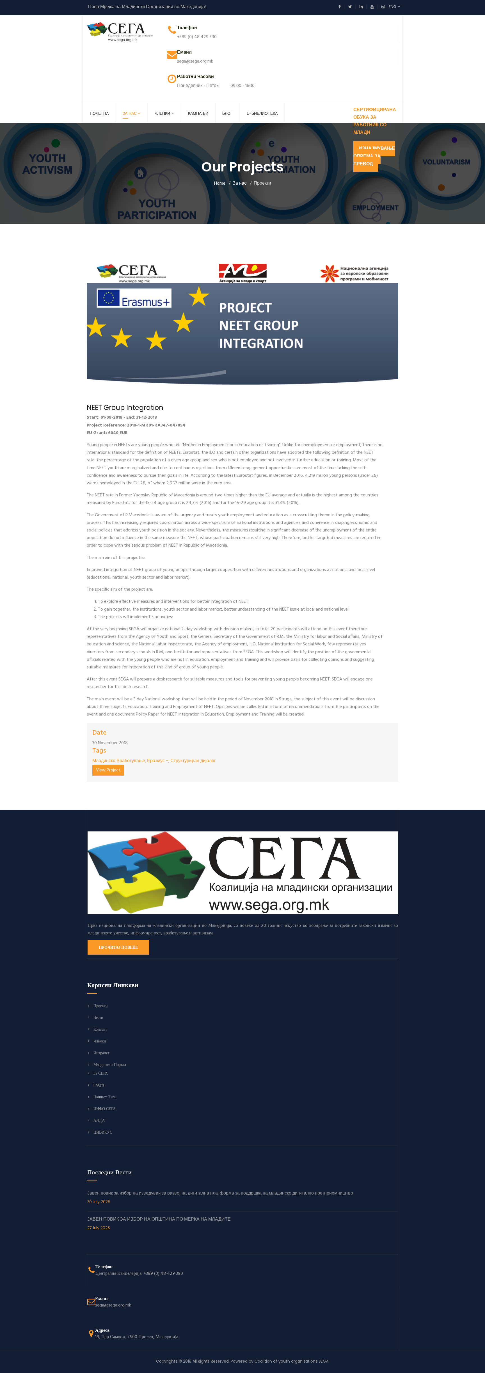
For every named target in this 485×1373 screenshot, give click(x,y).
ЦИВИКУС (102, 1132)
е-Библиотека (262, 113)
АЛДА (99, 1120)
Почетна (99, 113)
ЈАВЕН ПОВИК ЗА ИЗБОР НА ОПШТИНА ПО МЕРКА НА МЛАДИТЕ (159, 1224)
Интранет (101, 1053)
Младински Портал (109, 1064)
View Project (108, 770)
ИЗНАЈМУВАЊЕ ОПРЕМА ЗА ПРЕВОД (374, 156)
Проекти (100, 1005)
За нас (130, 113)
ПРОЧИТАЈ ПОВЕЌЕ (118, 947)
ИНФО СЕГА (104, 1108)
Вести (98, 1017)
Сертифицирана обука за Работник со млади (374, 121)
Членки (162, 113)
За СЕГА (100, 1073)
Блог (227, 113)
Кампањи (198, 113)
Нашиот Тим (104, 1097)
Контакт (100, 1029)
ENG (393, 7)
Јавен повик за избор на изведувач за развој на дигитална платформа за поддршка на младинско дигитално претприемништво (220, 1198)
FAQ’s (98, 1085)
